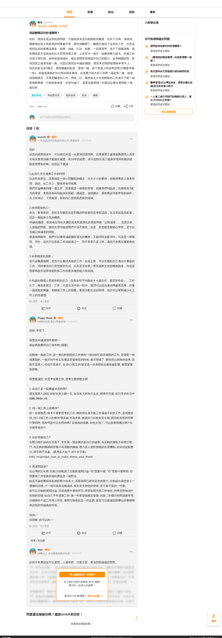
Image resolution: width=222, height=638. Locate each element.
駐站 (111, 12)
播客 (152, 12)
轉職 (95, 95)
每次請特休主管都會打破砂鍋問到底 (169, 71)
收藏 (117, 106)
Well (40, 549)
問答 (69, 12)
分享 (131, 106)
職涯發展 (71, 95)
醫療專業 (36, 95)
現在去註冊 (94, 595)
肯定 (84, 308)
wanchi (42, 137)
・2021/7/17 (71, 321)
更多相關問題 (168, 111)
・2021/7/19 (85, 140)
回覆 (119, 308)
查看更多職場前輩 (80, 623)
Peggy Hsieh (45, 318)
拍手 (48, 308)
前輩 (90, 12)
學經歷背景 (54, 95)
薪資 (84, 95)
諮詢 (132, 12)
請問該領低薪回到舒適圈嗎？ (166, 46)
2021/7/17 (48, 22)
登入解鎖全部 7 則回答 (82, 574)
